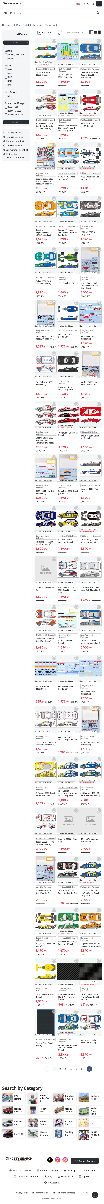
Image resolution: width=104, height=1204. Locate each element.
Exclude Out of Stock (44, 33)
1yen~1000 (13, 107)
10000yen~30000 (15, 114)
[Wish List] (83, 3)
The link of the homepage (65, 1192)
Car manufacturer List (17, 149)
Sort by (60, 32)
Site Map (85, 1192)
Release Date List (15, 136)
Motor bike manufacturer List (15, 155)
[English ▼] (78, 3)
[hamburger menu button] (99, 3)
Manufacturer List (15, 141)
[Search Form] (93, 4)
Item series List (14, 145)
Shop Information (40, 1192)
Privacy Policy (21, 1192)
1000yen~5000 (14, 111)
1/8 (9, 84)
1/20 (10, 73)
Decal (10, 96)
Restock (12, 58)
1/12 (10, 77)
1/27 (10, 81)
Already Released (16, 54)
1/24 (10, 69)
